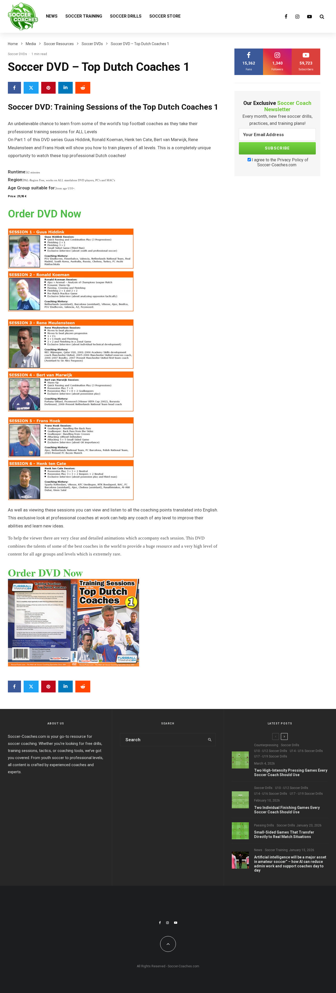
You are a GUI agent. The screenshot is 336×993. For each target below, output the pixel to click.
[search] (210, 739)
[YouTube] (309, 16)
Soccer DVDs (17, 54)
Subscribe (277, 148)
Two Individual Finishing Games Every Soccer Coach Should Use (287, 809)
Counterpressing (266, 745)
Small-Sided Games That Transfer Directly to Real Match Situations (284, 834)
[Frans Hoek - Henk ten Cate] (113, 459)
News (51, 16)
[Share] (14, 88)
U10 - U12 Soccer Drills (270, 751)
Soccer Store (165, 16)
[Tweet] (31, 88)
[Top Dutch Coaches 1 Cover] (113, 624)
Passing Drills (264, 825)
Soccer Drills (125, 16)
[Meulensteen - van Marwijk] (113, 366)
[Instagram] (297, 16)
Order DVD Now (45, 572)
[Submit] (82, 88)
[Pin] (48, 88)
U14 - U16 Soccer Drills (306, 751)
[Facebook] (286, 16)
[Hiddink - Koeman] (113, 271)
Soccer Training (83, 16)
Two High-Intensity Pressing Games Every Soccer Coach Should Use (290, 772)
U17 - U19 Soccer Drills (270, 756)
